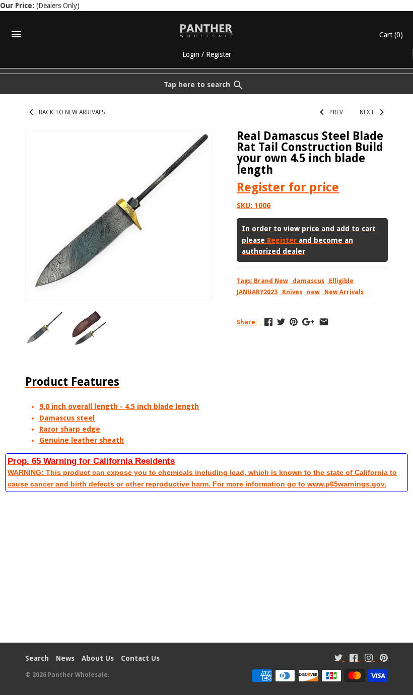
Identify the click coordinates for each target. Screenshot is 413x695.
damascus (308, 281)
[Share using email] (324, 322)
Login (190, 54)
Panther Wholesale (78, 674)
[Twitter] (338, 659)
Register (218, 54)
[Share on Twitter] (281, 322)
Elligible (341, 281)
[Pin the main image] (294, 322)
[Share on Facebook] (268, 322)
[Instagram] (369, 659)
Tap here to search (197, 85)
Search (37, 658)
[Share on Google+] (308, 322)
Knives (292, 292)
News (65, 658)
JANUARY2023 (257, 292)
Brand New (271, 281)
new (313, 292)
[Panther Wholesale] (206, 30)
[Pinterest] (384, 659)
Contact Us (140, 658)
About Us (98, 658)
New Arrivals (344, 292)
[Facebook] (354, 659)
